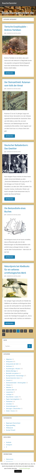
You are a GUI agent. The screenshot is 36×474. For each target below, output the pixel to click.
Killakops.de (9, 428)
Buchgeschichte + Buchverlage (15, 375)
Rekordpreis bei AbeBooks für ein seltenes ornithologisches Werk (16, 269)
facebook (8, 442)
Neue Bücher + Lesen (12, 397)
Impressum (9, 461)
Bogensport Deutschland (13, 423)
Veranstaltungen (11, 406)
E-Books (8, 385)
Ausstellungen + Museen (13, 368)
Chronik (8, 380)
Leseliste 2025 (10, 390)
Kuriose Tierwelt (10, 430)
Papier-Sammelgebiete (12, 399)
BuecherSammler (9, 3)
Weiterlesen (9, 73)
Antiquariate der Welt (12, 364)
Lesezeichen (9, 392)
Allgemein (9, 359)
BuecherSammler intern (13, 378)
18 (31, 331)
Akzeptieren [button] (18, 471)
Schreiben (9, 404)
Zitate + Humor (10, 411)
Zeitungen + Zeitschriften (13, 408)
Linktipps (8, 394)
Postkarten (9, 401)
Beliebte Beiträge (11, 371)
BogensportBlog (10, 425)
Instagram (9, 444)
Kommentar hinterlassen (13, 33)
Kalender (8, 387)
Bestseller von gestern (12, 373)
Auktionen (9, 366)
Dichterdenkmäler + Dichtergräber (16, 383)
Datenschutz (9, 459)
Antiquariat (9, 361)
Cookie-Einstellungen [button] (24, 468)
